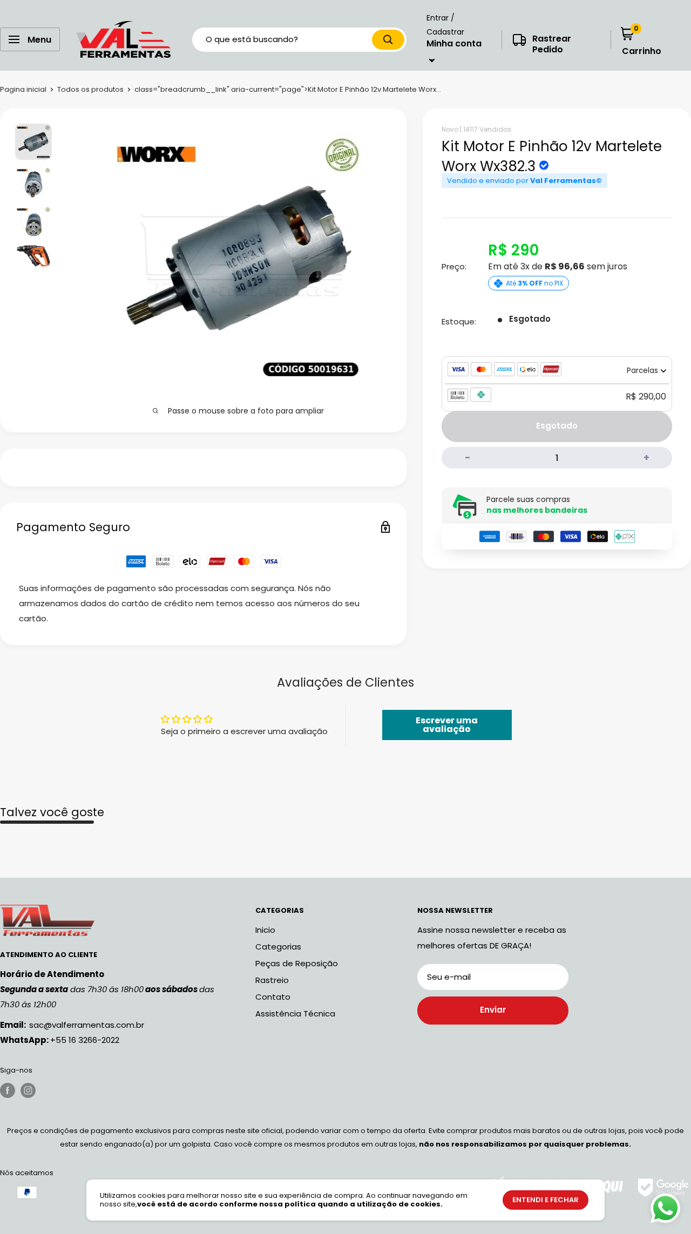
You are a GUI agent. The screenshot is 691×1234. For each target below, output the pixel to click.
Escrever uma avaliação (447, 724)
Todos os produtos (90, 89)
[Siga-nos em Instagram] (28, 1090)
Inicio (265, 929)
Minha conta (454, 43)
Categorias (278, 946)
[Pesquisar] (388, 40)
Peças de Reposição (296, 963)
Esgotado (557, 426)
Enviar (493, 1009)
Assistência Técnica (295, 1013)
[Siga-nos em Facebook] (7, 1090)
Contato (272, 996)
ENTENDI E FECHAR (545, 1200)
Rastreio (272, 980)
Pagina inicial (23, 89)
